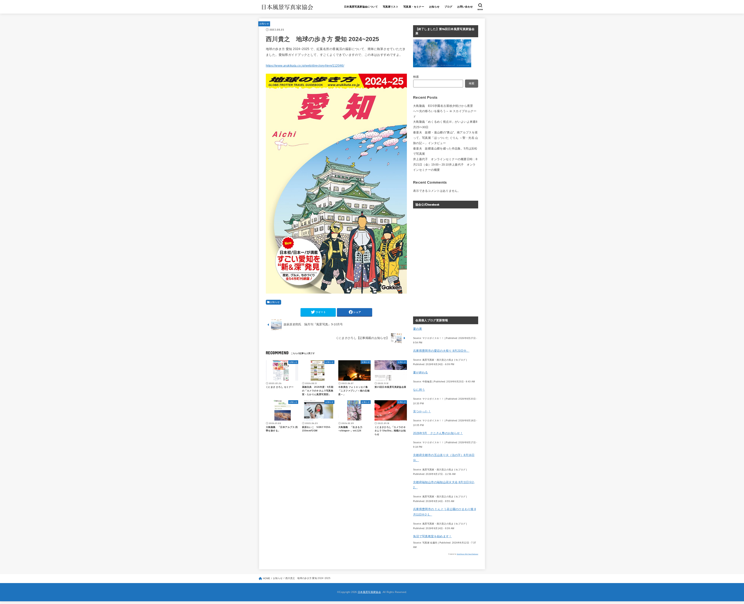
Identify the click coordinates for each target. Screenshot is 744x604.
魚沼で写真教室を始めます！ (432, 536)
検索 (416, 76)
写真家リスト (390, 6)
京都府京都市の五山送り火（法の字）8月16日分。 (443, 458)
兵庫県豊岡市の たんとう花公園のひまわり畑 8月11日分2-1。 (444, 512)
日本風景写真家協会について (361, 6)
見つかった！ (422, 411)
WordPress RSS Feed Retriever (467, 554)
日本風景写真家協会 (369, 592)
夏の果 (417, 328)
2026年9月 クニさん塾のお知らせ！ (438, 433)
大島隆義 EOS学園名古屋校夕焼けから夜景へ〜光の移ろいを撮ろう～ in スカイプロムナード (445, 111)
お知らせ (434, 6)
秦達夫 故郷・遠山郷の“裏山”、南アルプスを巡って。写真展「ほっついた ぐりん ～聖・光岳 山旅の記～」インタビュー (445, 138)
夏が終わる (420, 372)
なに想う (419, 389)
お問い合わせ (465, 6)
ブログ (448, 6)
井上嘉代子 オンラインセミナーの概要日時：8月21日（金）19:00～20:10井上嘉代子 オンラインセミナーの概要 (445, 164)
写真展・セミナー (413, 6)
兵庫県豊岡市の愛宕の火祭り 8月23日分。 (441, 350)
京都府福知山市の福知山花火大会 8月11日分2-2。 (444, 485)
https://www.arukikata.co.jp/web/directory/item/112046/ (305, 65)
